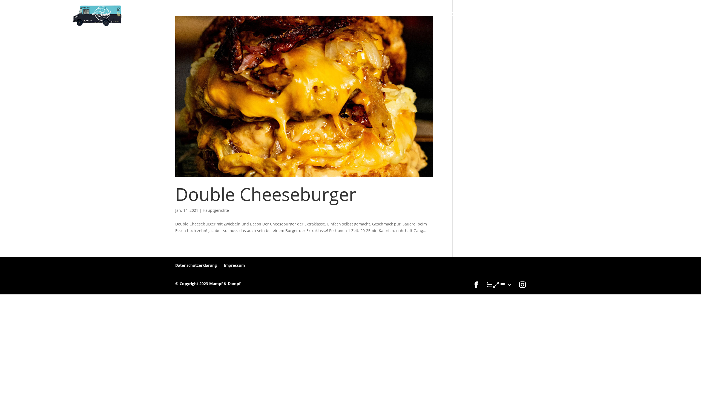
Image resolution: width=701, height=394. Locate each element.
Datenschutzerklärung (196, 265)
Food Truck (422, 14)
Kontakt (480, 14)
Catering (453, 14)
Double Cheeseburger (265, 194)
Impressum (234, 265)
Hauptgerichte (216, 210)
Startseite (387, 14)
